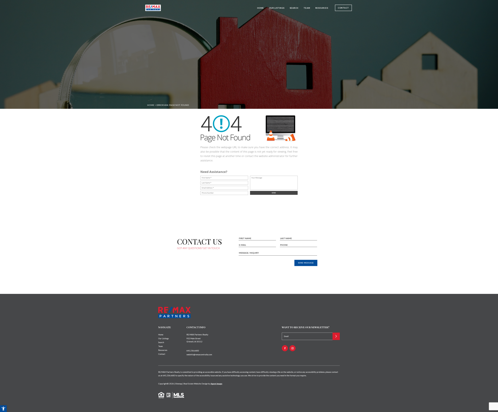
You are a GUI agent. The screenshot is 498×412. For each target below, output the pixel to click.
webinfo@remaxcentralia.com (199, 354)
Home (260, 8)
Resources (321, 8)
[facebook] (285, 348)
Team (307, 8)
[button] (3, 408)
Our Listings (277, 8)
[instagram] (292, 348)
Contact (343, 8)
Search (294, 8)
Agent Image (216, 383)
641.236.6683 (192, 350)
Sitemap (178, 383)
